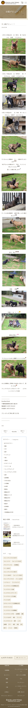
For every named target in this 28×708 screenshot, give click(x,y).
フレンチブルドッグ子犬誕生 (10, 596)
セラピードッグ (8, 463)
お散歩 (6, 460)
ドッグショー (7, 454)
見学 (5, 452)
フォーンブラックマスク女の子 (10, 557)
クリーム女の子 (19, 578)
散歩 (15, 620)
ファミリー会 (7, 466)
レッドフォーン (7, 582)
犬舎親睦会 (16, 564)
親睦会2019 (7, 498)
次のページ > (23, 431)
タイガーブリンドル (8, 606)
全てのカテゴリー (8, 443)
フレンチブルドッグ (9, 469)
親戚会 (6, 489)
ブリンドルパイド (16, 582)
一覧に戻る (14, 431)
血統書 (5, 624)
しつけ (19, 620)
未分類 (6, 486)
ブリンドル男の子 (7, 575)
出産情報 (6, 477)
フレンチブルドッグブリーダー (10, 592)
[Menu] (25, 2)
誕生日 (6, 503)
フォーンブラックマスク (9, 578)
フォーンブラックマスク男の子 (10, 571)
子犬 (3, 425)
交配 (18, 624)
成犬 (21, 624)
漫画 (22, 613)
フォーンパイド (7, 561)
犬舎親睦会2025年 (8, 512)
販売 (14, 624)
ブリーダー (19, 617)
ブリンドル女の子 (7, 617)
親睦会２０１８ (8, 495)
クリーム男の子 (7, 568)
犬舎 (5, 457)
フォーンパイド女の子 (16, 561)
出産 (5, 475)
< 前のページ (5, 431)
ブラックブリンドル (8, 564)
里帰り (6, 509)
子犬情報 (6, 483)
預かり (5, 628)
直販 (5, 446)
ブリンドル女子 (7, 599)
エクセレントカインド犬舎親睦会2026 (12, 603)
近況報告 (6, 506)
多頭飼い (16, 628)
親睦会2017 (7, 492)
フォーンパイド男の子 (17, 575)
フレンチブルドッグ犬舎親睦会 (10, 610)
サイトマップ (21, 695)
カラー (9, 624)
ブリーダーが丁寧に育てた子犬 (10, 413)
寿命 (14, 617)
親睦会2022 (7, 500)
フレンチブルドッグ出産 (9, 589)
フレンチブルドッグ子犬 (10, 472)
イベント (10, 628)
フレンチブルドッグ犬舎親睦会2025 (11, 585)
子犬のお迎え (7, 480)
